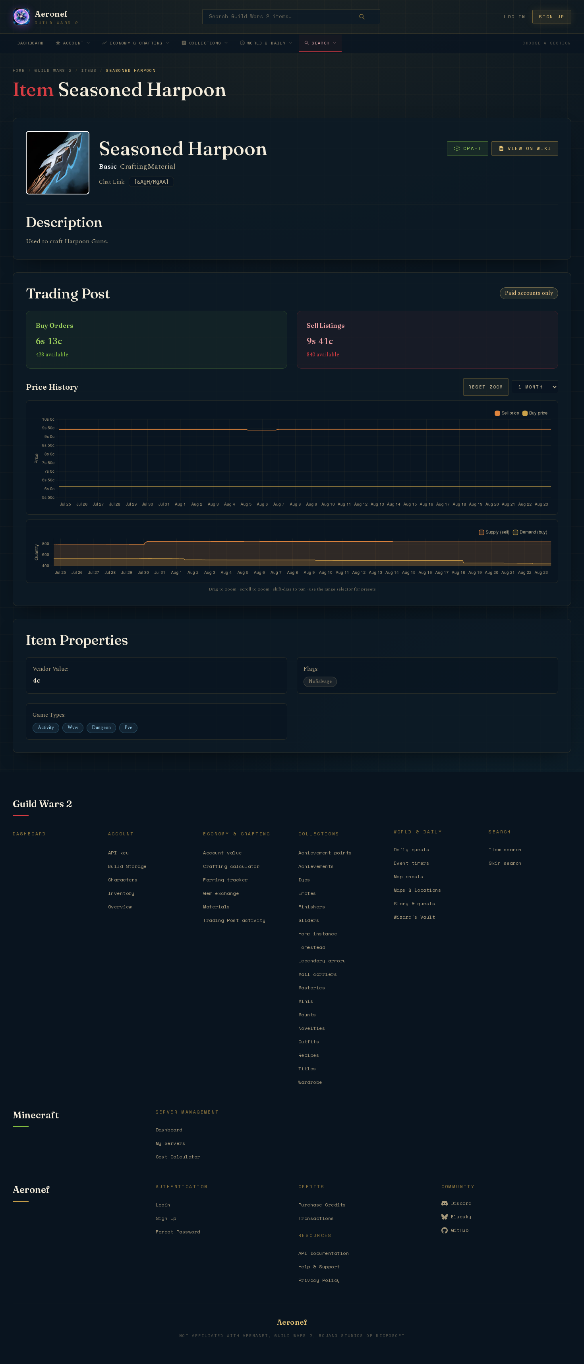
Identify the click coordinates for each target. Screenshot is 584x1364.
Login (163, 1204)
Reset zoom (485, 387)
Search (320, 43)
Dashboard (30, 43)
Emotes (307, 893)
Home (19, 70)
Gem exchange (221, 893)
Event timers (411, 863)
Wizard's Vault (414, 917)
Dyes (304, 879)
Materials (216, 906)
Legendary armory (322, 960)
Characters (123, 879)
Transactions (316, 1218)
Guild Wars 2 (53, 70)
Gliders (308, 920)
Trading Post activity (234, 920)
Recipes (308, 1055)
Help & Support (319, 1266)
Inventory (121, 893)
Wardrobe (310, 1082)
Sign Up (166, 1218)
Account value (222, 852)
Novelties (311, 1028)
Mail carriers (317, 974)
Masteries (311, 987)
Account (73, 43)
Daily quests (411, 849)
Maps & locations (417, 890)
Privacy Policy (319, 1280)
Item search (505, 849)
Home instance (317, 933)
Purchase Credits (322, 1204)
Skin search (505, 863)
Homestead (311, 947)
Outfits (308, 1041)
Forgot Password (178, 1231)
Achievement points (325, 852)
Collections (205, 43)
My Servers (171, 1143)
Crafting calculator (231, 866)
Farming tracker (225, 879)
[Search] (367, 16)
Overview (120, 906)
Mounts (307, 1014)
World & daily (267, 43)
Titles (307, 1068)
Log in (515, 16)
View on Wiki (529, 148)
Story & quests (414, 903)
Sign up (552, 16)
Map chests (408, 876)
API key (118, 852)
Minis (305, 1001)
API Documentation (323, 1253)
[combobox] (291, 16)
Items (89, 70)
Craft (472, 148)
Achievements (316, 866)
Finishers (311, 906)
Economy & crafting (136, 43)
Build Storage (127, 866)
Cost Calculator (178, 1156)
